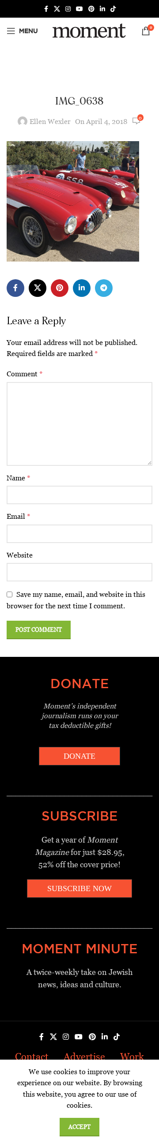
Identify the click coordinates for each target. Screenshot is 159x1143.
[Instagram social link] (68, 9)
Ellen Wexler (50, 121)
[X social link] (57, 9)
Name (18, 478)
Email (18, 516)
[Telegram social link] (104, 288)
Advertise (84, 1056)
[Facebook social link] (46, 9)
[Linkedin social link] (102, 9)
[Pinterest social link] (91, 9)
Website (20, 555)
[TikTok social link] (113, 9)
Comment (25, 374)
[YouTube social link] (79, 9)
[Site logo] (88, 30)
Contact (32, 1056)
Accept (79, 1127)
